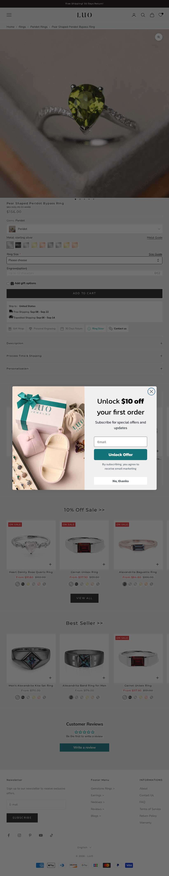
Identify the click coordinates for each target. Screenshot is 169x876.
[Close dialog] (151, 391)
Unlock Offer (121, 454)
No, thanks (121, 480)
